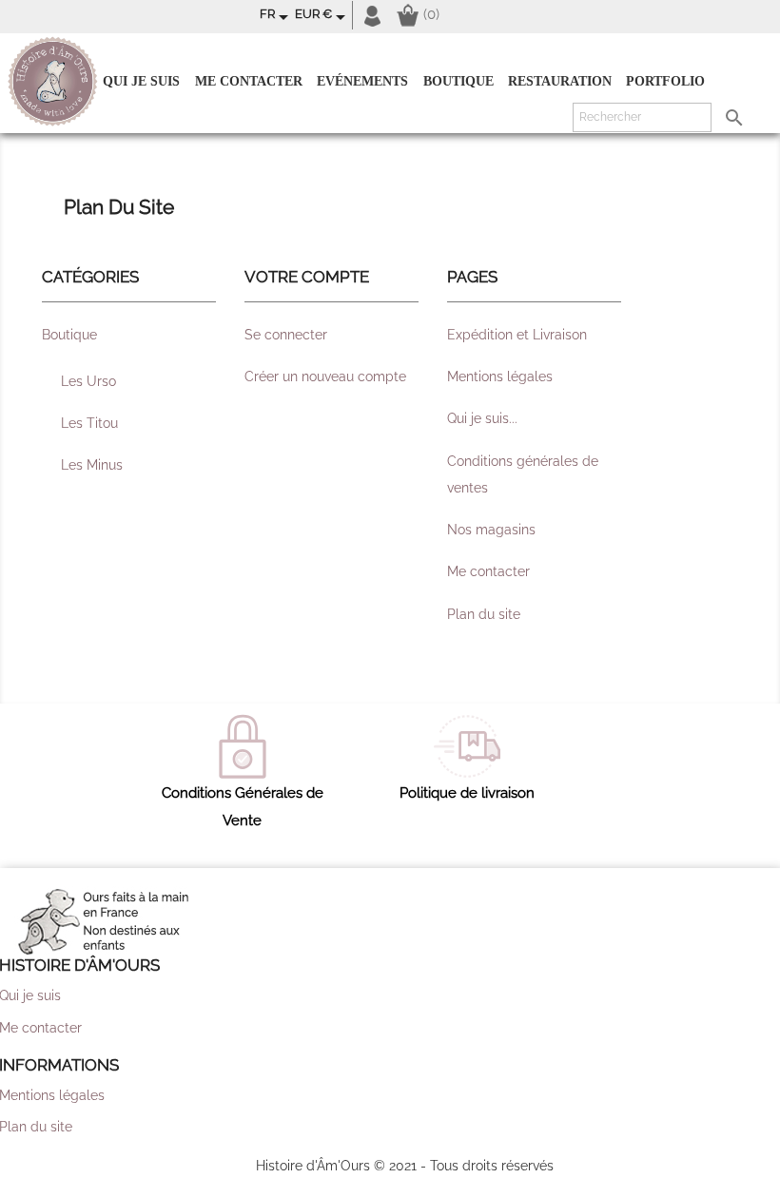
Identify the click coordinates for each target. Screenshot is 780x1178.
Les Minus (92, 465)
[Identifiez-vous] (372, 15)
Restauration (560, 80)
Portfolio (665, 80)
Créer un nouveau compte (325, 376)
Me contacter (248, 80)
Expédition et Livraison (517, 334)
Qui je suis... (482, 418)
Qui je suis (141, 80)
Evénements (362, 80)
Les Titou (89, 423)
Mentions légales (500, 376)
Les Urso (88, 381)
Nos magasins (491, 529)
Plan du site (483, 614)
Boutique (458, 80)
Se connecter (285, 334)
